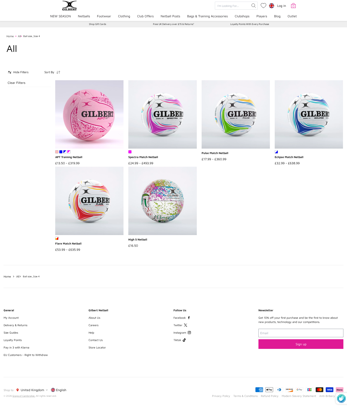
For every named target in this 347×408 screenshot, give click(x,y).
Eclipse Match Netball (289, 157)
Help (91, 332)
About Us (94, 317)
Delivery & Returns (15, 325)
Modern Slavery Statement (299, 396)
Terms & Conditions (245, 396)
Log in (281, 5)
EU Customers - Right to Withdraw (26, 355)
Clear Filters (16, 82)
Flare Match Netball (68, 243)
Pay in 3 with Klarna (16, 347)
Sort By (49, 72)
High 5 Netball (137, 239)
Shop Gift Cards (97, 24)
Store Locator (97, 347)
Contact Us (96, 340)
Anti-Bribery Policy (331, 396)
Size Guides (11, 332)
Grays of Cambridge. (23, 395)
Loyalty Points (13, 340)
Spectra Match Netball (143, 157)
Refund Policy (270, 396)
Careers (93, 325)
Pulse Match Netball (215, 153)
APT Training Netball (68, 157)
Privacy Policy (221, 396)
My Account (11, 317)
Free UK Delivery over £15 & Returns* (173, 24)
